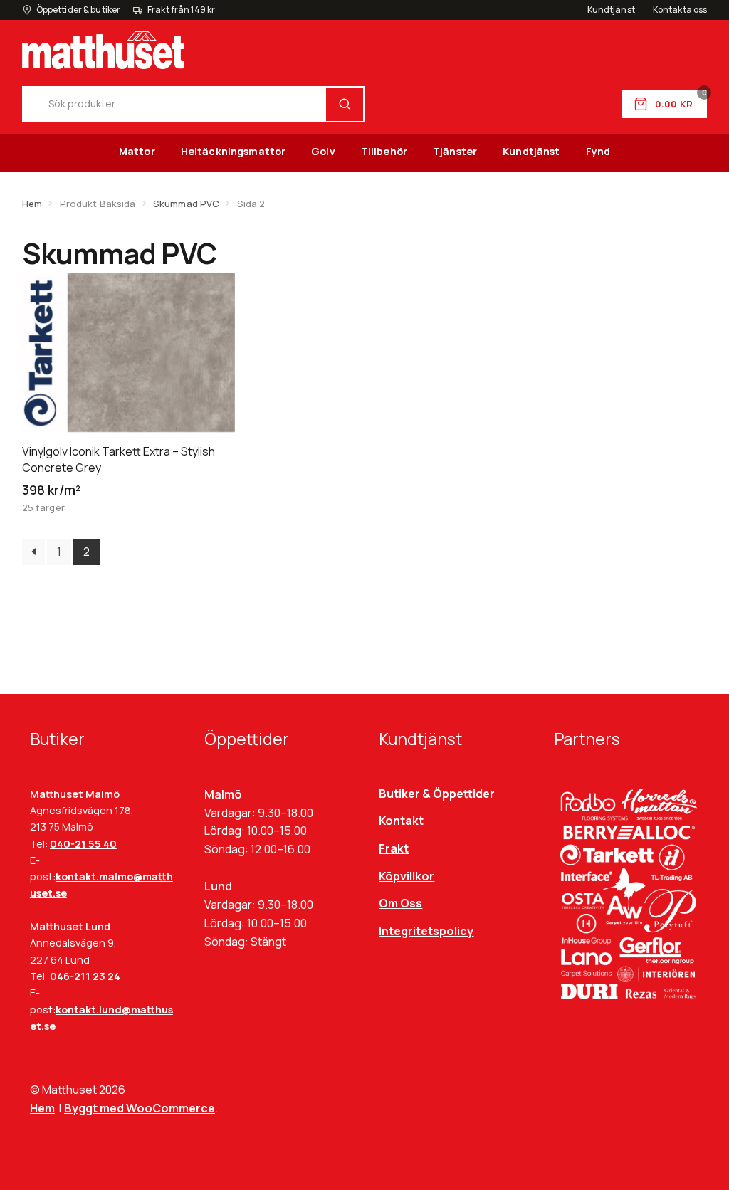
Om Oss (400, 903)
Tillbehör (384, 151)
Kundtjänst (611, 10)
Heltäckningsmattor (233, 151)
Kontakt (401, 820)
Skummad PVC (186, 203)
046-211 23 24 (85, 976)
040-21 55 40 (83, 844)
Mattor (137, 151)
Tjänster (455, 151)
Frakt (394, 848)
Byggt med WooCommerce (139, 1108)
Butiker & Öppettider (437, 793)
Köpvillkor (406, 876)
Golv (323, 151)
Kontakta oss (680, 10)
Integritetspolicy (426, 931)
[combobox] (174, 104)
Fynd (598, 151)
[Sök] (344, 104)
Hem (32, 203)
